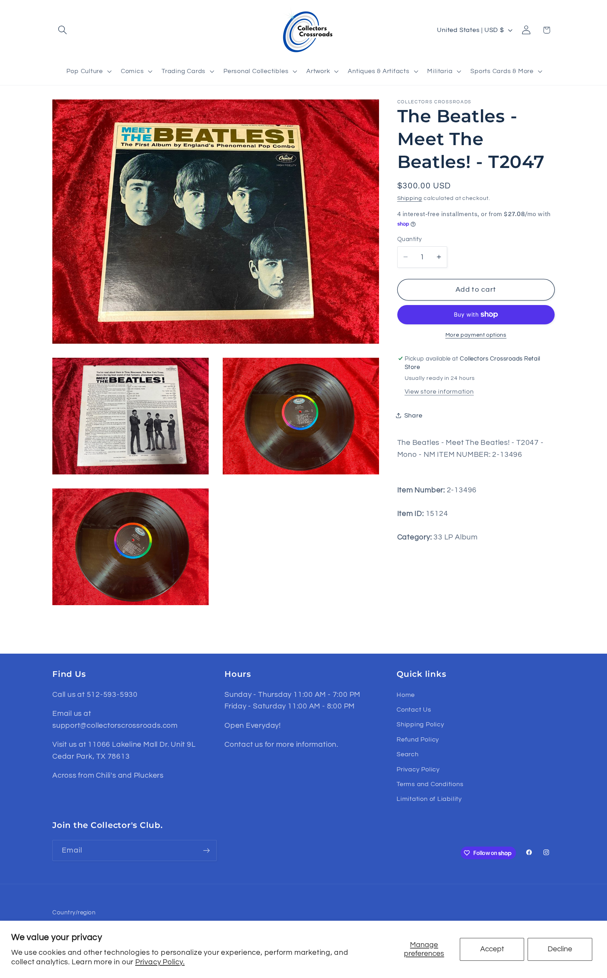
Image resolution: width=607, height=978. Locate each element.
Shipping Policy (420, 724)
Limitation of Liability (429, 799)
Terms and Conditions (430, 784)
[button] (62, 30)
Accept (492, 949)
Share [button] (413, 415)
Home (406, 695)
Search (408, 754)
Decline (560, 949)
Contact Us (414, 709)
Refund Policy (418, 739)
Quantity (409, 239)
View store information (439, 391)
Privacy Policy (418, 769)
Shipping (409, 198)
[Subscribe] (206, 850)
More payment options (476, 335)
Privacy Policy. (160, 962)
